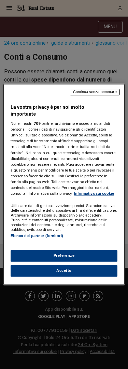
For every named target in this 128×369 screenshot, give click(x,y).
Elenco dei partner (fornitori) (37, 236)
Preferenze (64, 256)
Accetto (64, 271)
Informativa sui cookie (94, 193)
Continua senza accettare (95, 92)
